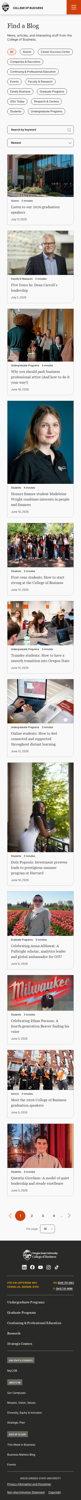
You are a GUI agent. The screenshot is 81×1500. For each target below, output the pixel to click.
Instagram (48, 1267)
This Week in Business (21, 1444)
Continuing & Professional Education (33, 71)
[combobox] (40, 142)
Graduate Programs (52, 91)
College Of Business (28, 7)
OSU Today (17, 101)
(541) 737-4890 (64, 1288)
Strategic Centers (19, 1343)
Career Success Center (55, 51)
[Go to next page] (69, 1215)
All (11, 51)
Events (14, 81)
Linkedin (24, 1267)
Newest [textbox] (16, 142)
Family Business (20, 91)
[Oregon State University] (5, 7)
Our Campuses (16, 1392)
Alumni (27, 51)
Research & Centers (46, 101)
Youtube (40, 1267)
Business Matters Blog (21, 1454)
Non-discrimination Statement (26, 1492)
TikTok (56, 1267)
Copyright (54, 1492)
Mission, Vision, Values (21, 1402)
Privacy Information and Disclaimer (29, 1484)
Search (69, 130)
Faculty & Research (40, 81)
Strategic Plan (16, 1422)
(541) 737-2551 (66, 1282)
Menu (74, 7)
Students (15, 111)
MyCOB (12, 1370)
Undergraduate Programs (46, 111)
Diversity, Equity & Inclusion (24, 1412)
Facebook (32, 1267)
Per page (32, 1228)
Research (14, 1333)
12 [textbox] (45, 1228)
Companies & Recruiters (25, 61)
